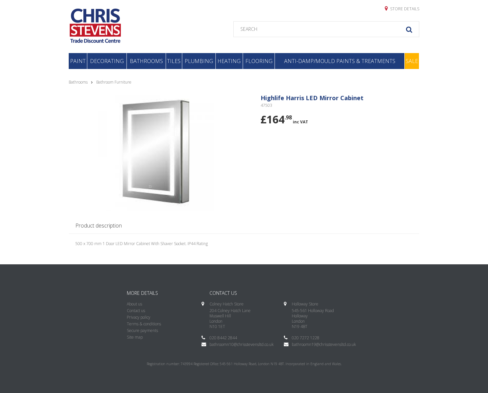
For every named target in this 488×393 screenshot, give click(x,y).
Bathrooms (146, 61)
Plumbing (199, 61)
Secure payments (142, 330)
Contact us (136, 310)
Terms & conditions (144, 324)
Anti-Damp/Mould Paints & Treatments (339, 61)
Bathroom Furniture (113, 82)
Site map (135, 337)
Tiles (174, 61)
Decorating (107, 61)
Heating (229, 61)
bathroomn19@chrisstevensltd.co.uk (324, 344)
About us (134, 304)
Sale (412, 61)
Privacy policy (138, 317)
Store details (404, 9)
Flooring (259, 61)
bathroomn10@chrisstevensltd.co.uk (241, 344)
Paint (78, 61)
